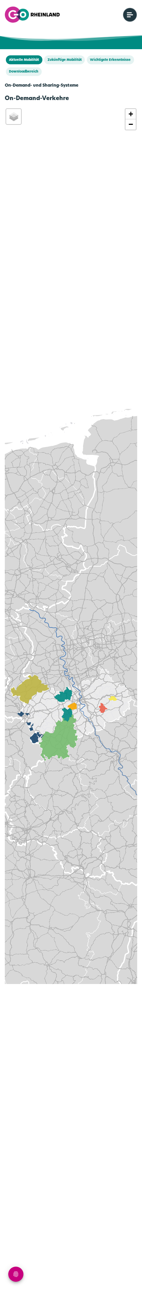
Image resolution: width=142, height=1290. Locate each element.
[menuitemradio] (130, 15)
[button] (130, 114)
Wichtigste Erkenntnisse (110, 60)
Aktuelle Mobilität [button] (24, 60)
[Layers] (14, 116)
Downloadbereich (23, 71)
